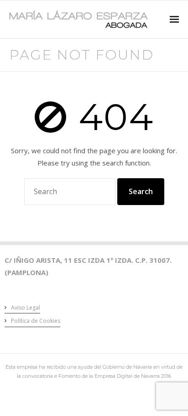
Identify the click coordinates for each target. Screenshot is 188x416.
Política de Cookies (35, 321)
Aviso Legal (25, 307)
